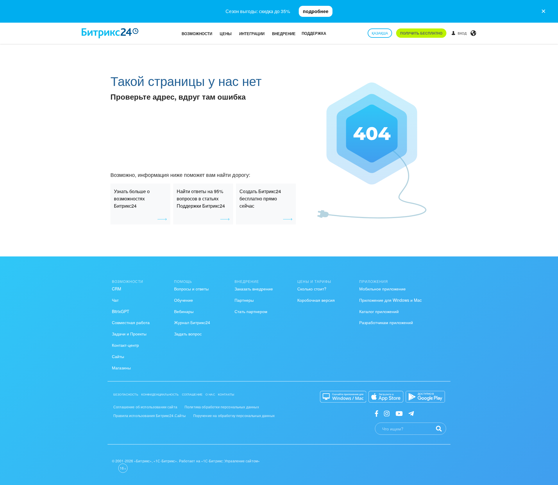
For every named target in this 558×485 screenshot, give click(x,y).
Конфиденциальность (160, 394)
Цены (226, 33)
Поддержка (314, 33)
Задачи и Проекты (129, 334)
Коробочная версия (316, 300)
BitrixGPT (120, 311)
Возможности (197, 33)
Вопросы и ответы (191, 289)
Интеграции (251, 33)
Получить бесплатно (421, 33)
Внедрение (284, 33)
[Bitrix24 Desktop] (343, 397)
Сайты (118, 356)
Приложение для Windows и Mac (390, 300)
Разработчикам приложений (386, 322)
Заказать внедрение (254, 289)
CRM (116, 289)
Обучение (183, 300)
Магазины (121, 368)
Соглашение (192, 394)
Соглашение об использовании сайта (145, 406)
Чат (115, 300)
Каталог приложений (379, 311)
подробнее (315, 11)
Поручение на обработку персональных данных (234, 415)
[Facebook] (376, 413)
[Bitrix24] (110, 33)
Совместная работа (131, 322)
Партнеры (244, 300)
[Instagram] (386, 413)
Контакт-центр (125, 345)
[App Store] (386, 397)
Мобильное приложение (382, 289)
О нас (210, 394)
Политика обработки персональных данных (222, 406)
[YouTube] (399, 413)
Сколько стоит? (311, 289)
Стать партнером (251, 311)
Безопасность (125, 394)
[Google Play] (425, 397)
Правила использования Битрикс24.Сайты (149, 415)
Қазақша (380, 32)
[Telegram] (411, 413)
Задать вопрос (188, 334)
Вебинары (184, 311)
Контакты (226, 394)
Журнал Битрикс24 (192, 322)
